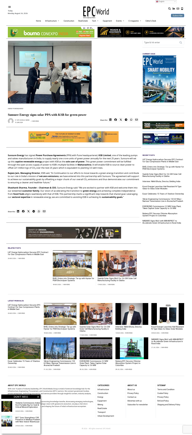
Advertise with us (134, 401)
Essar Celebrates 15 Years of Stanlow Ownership (163, 194)
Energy (10, 108)
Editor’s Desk (151, 21)
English (161, 1)
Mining (100, 405)
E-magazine (134, 21)
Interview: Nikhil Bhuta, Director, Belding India (161, 181)
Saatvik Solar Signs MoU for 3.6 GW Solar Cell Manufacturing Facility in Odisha (117, 279)
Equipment (107, 21)
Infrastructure (51, 21)
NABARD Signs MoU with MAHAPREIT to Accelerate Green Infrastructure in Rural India (161, 222)
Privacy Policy (133, 393)
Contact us (131, 397)
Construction (69, 21)
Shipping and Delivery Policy (168, 405)
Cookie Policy (162, 393)
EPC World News (23, 120)
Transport (102, 412)
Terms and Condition (165, 389)
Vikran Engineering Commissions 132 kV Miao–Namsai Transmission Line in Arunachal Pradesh (162, 200)
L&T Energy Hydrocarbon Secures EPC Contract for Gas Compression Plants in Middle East (28, 253)
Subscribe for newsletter (137, 405)
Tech (94, 21)
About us (131, 389)
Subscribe (177, 15)
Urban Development (106, 416)
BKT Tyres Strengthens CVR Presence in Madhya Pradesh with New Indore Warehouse (27, 420)
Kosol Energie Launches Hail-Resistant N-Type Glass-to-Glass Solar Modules (161, 188)
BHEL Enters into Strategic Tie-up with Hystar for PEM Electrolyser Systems (73, 279)
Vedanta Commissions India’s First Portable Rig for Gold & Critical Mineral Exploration (27, 405)
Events (119, 21)
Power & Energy (18, 108)
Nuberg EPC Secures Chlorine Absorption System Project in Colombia (159, 215)
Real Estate (83, 21)
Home (38, 21)
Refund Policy (163, 401)
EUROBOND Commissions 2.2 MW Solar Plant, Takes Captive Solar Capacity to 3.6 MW (161, 207)
